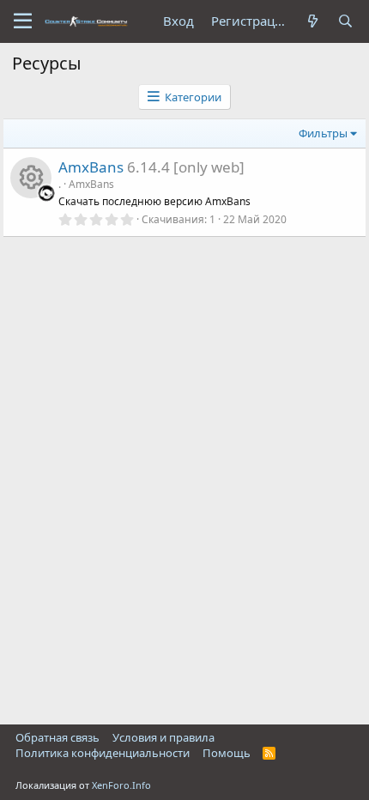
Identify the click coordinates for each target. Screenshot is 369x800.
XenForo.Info (121, 785)
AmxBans (91, 167)
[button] (23, 21)
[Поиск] (346, 21)
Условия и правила (163, 737)
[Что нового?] (313, 21)
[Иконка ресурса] (30, 177)
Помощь (227, 753)
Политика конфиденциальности (102, 753)
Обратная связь (57, 737)
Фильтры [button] (323, 133)
